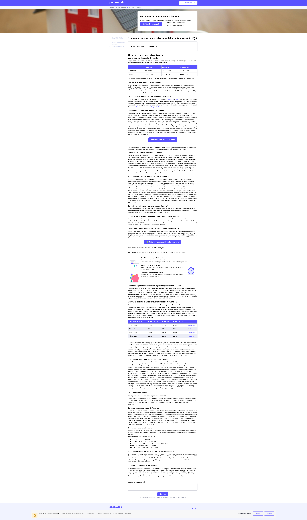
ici (136, 373)
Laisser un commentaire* (137, 482)
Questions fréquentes (118, 46)
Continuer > (191, 325)
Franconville (139, 107)
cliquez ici (183, 497)
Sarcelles (146, 107)
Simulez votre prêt (189, 2)
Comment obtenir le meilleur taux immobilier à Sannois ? (118, 42)
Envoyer (163, 494)
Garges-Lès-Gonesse (157, 107)
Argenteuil (171, 99)
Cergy (177, 99)
